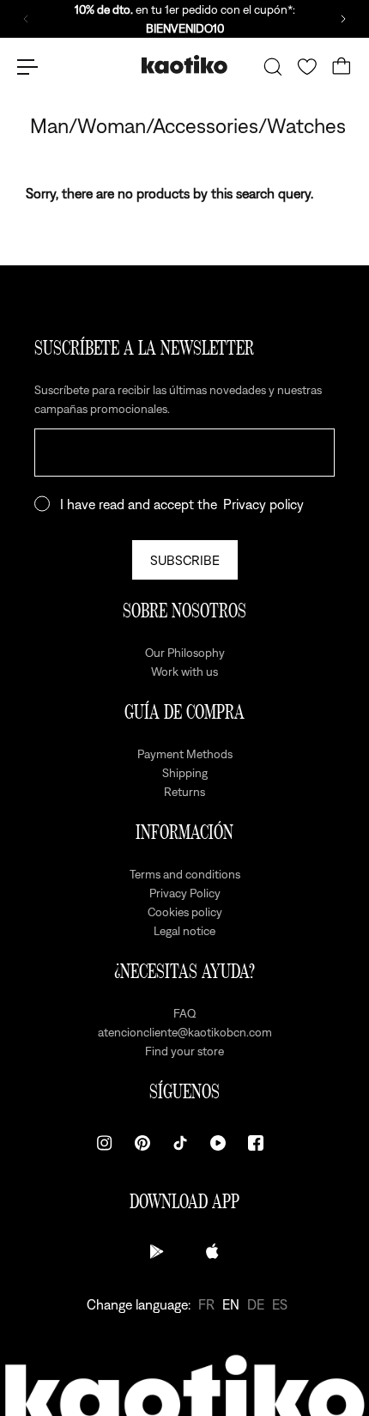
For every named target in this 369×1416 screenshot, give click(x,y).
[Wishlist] (307, 67)
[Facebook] (256, 1143)
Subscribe (185, 560)
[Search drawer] (273, 67)
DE (255, 1304)
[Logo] (184, 66)
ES (279, 1304)
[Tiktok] (180, 1143)
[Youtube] (218, 1143)
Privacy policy (263, 504)
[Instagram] (105, 1143)
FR (206, 1304)
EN (230, 1304)
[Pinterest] (142, 1143)
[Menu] (27, 67)
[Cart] (341, 67)
